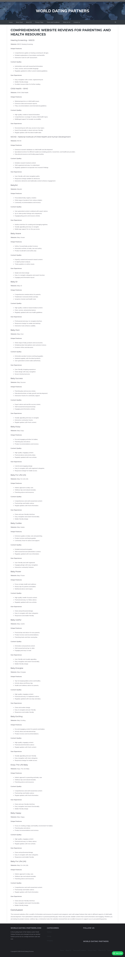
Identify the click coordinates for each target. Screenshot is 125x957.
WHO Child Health (22, 92)
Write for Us (66, 22)
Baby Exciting (21, 720)
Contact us (77, 22)
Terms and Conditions (53, 22)
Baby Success (21, 382)
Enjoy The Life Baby (23, 769)
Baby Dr (19, 285)
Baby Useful (20, 624)
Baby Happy (21, 817)
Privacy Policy (39, 22)
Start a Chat (119, 953)
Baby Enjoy (20, 430)
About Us (68, 950)
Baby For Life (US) (22, 479)
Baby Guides (21, 527)
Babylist (19, 189)
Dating (49, 936)
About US (29, 22)
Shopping (50, 940)
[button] (115, 22)
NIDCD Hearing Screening (25, 44)
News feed (19, 22)
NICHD (19, 141)
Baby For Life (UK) (22, 865)
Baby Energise (21, 672)
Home (11, 22)
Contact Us (110, 950)
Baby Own (20, 334)
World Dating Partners (62, 10)
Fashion (49, 932)
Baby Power (21, 575)
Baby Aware (21, 237)
